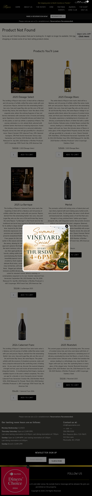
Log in (79, 1)
